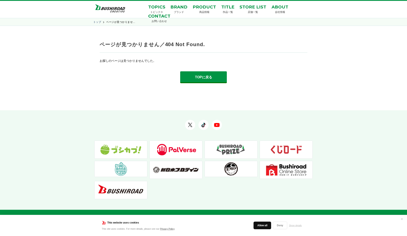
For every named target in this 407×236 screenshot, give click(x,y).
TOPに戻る (203, 77)
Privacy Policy (167, 229)
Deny (280, 225)
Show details (295, 225)
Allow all (262, 225)
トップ (97, 22)
